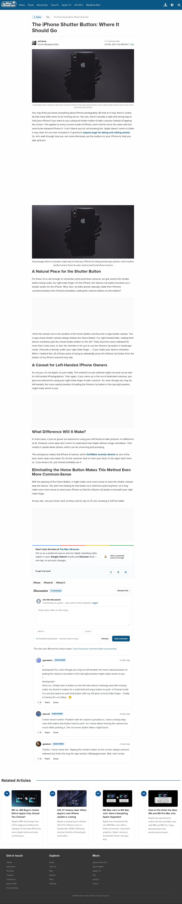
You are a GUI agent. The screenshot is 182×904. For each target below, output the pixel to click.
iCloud (95, 883)
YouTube (10, 870)
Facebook (10, 866)
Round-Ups (42, 5)
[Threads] (118, 572)
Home (38, 17)
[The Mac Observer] (9, 5)
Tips (47, 17)
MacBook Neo (93, 5)
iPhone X (60, 582)
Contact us (11, 879)
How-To (55, 5)
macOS (96, 879)
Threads (10, 875)
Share (55, 702)
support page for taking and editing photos (106, 132)
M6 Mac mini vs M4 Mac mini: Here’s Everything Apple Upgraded (116, 813)
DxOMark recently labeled (101, 454)
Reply (47, 702)
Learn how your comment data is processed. (95, 648)
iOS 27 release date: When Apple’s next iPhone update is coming (71, 813)
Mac (51, 870)
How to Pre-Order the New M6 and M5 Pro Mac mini (162, 811)
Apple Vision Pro (100, 862)
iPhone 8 (48, 582)
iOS (94, 875)
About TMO (11, 883)
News (22, 5)
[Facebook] (125, 572)
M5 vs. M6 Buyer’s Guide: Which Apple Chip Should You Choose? (26, 813)
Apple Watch (98, 866)
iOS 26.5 (78, 5)
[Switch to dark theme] (172, 5)
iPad (51, 879)
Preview (105, 638)
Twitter (9, 862)
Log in (95, 602)
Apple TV (66, 5)
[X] (111, 572)
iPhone (37, 582)
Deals (31, 5)
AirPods (52, 883)
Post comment (121, 638)
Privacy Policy (12, 887)
